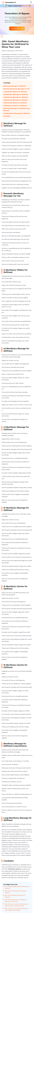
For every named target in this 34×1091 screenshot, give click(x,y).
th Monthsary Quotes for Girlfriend (15, 103)
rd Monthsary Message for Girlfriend (15, 97)
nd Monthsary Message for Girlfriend (15, 94)
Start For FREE (15, 28)
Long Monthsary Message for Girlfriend (16, 113)
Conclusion (6, 116)
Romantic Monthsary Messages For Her (16, 89)
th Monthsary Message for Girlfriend (15, 100)
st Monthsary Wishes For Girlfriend (15, 91)
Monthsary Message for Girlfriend (14, 86)
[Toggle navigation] (32, 2)
